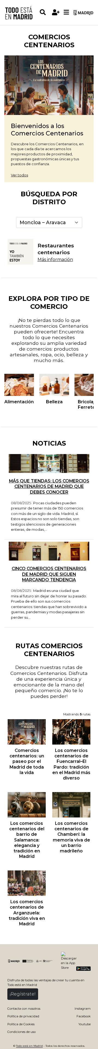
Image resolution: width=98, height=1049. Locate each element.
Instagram (83, 1009)
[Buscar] (45, 12)
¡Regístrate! (23, 994)
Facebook (83, 1016)
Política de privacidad (23, 1016)
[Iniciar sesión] (56, 12)
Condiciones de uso (21, 1032)
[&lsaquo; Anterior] (9, 385)
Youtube (84, 1024)
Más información (55, 259)
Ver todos (19, 175)
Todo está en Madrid (29, 1045)
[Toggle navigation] (66, 12)
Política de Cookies (21, 1024)
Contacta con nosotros (23, 1009)
